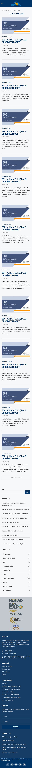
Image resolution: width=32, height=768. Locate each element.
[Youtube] (24, 764)
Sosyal (16, 582)
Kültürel (16, 574)
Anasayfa (4, 10)
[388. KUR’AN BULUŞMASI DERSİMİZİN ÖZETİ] (16, 213)
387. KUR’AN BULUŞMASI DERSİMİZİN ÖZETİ (14, 274)
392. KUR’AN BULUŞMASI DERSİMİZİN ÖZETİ (14, 41)
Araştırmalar (16, 554)
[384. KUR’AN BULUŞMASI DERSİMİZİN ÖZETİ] (16, 396)
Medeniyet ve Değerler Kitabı (10, 535)
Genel (16, 562)
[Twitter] (12, 764)
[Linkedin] (20, 764)
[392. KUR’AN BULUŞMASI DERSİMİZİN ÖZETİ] (16, 25)
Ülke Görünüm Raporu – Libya (10, 522)
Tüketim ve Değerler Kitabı (9, 737)
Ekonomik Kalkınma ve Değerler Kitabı (12, 531)
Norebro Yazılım (5, 760)
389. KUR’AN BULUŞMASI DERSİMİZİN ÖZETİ (14, 180)
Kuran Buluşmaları (16, 578)
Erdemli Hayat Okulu (16, 558)
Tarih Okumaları (16, 586)
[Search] (30, 3)
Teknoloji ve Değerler (8, 740)
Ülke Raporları (16, 590)
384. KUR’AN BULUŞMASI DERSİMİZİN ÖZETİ (14, 411)
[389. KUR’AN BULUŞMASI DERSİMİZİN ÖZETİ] (16, 165)
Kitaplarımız (16, 570)
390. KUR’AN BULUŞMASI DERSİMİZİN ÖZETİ (14, 132)
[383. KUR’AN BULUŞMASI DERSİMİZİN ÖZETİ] (16, 442)
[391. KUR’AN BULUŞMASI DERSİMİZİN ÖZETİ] (16, 71)
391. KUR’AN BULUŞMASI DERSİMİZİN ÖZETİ (14, 86)
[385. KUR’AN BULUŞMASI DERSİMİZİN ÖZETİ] (16, 350)
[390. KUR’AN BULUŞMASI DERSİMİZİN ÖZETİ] (16, 117)
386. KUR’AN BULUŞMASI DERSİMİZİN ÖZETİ (14, 320)
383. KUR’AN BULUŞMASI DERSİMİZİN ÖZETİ (14, 457)
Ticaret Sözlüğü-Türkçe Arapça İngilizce (13, 544)
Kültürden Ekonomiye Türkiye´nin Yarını (13, 539)
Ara (3, 489)
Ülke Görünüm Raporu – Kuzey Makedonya (14, 518)
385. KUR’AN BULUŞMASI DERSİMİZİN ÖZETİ (14, 365)
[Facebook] (8, 764)
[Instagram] (16, 764)
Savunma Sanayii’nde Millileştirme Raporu (14, 744)
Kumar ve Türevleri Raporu (9, 753)
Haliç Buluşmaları (16, 566)
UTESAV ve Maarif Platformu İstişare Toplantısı (15, 509)
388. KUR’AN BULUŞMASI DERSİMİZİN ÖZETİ (14, 228)
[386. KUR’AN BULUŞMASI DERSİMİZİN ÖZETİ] (16, 304)
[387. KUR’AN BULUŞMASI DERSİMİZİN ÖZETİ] (16, 259)
